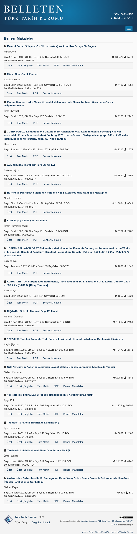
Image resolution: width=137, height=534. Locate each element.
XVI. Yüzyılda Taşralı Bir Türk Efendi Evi (30, 164)
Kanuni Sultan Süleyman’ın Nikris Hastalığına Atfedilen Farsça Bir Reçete (51, 46)
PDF (56, 65)
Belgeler (36, 522)
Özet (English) (25, 65)
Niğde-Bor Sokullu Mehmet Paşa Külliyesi (32, 311)
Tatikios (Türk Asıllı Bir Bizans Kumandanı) (32, 422)
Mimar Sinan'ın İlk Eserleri (22, 74)
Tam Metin (43, 65)
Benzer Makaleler (73, 65)
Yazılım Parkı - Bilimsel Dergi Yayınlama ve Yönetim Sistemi (107, 532)
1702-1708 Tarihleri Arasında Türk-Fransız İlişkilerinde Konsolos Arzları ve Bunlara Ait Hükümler (64, 339)
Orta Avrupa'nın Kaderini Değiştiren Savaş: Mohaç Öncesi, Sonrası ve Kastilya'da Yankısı (60, 366)
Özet (9, 65)
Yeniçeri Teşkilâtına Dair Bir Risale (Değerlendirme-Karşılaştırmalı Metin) (50, 394)
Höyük (46, 522)
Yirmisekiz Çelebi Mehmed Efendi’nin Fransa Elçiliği (38, 450)
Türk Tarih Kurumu (26, 517)
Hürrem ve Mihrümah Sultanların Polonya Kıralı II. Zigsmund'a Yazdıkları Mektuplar (56, 192)
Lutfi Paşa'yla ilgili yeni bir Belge (26, 220)
